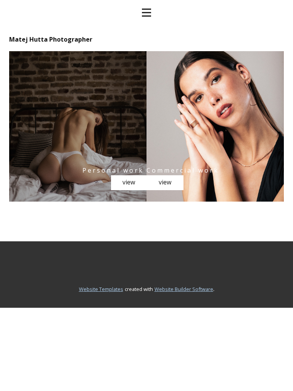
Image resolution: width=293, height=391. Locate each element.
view (128, 182)
